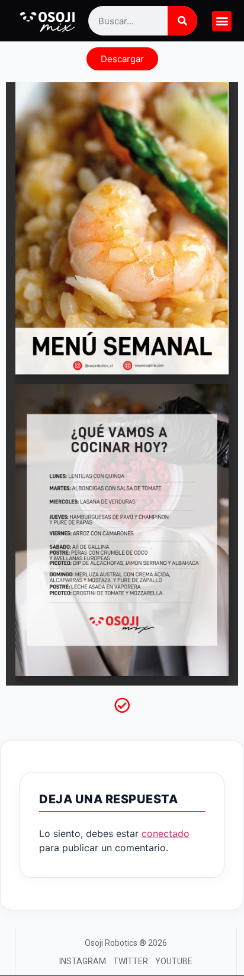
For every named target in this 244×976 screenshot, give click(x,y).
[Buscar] (182, 20)
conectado (166, 833)
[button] (222, 21)
